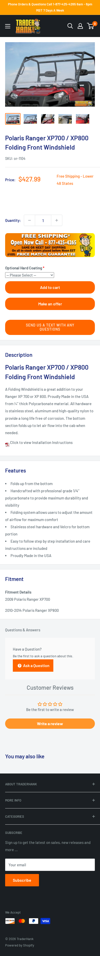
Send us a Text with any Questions (50, 327)
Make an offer (50, 303)
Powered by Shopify (19, 945)
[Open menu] (7, 26)
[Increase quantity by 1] (56, 220)
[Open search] (70, 26)
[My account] (80, 26)
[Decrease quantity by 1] (29, 220)
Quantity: (13, 220)
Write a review (50, 723)
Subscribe (22, 880)
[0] (90, 26)
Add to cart (50, 287)
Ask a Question (35, 665)
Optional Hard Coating (23, 268)
